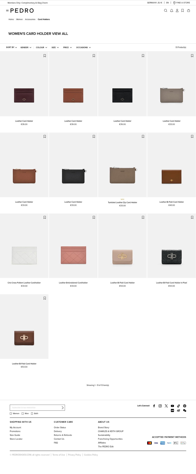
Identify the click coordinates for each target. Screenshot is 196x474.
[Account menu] (177, 10)
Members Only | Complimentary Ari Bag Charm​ (28, 3)
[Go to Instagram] (160, 405)
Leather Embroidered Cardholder (73, 283)
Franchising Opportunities (110, 439)
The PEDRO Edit (105, 446)
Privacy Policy (74, 455)
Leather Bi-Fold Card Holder (172, 202)
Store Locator (16, 439)
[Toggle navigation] (7, 10)
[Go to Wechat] (184, 410)
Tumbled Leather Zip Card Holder (122, 202)
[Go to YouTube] (172, 405)
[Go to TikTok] (178, 405)
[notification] (171, 10)
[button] (152, 3)
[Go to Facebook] (154, 405)
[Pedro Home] (22, 10)
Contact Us (59, 439)
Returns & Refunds (63, 435)
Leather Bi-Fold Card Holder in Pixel (171, 283)
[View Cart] (188, 10)
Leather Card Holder (24, 121)
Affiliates (102, 442)
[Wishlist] (182, 10)
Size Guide (15, 435)
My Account (15, 427)
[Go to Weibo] (178, 410)
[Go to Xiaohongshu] (172, 410)
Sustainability (104, 435)
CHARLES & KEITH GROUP (110, 431)
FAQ (56, 442)
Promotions (15, 431)
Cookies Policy (91, 455)
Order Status (60, 427)
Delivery (58, 431)
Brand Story (103, 427)
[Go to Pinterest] (184, 405)
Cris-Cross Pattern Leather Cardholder (24, 283)
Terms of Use (59, 455)
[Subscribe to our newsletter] (62, 407)
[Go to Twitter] (166, 405)
